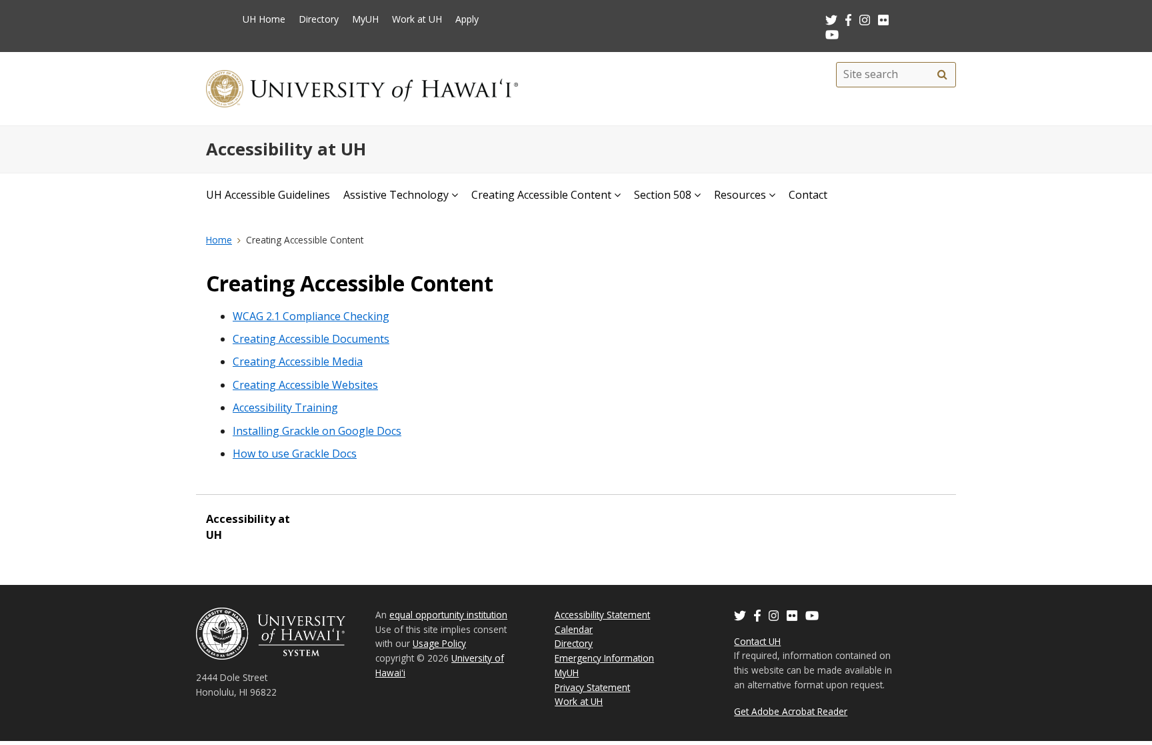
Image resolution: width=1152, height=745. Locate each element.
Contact (808, 194)
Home (219, 239)
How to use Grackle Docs (295, 453)
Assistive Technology (396, 194)
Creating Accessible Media (298, 361)
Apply (467, 19)
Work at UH (417, 19)
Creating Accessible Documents (311, 338)
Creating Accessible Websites (305, 385)
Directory (319, 19)
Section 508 (662, 194)
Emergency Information (604, 658)
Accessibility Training (285, 407)
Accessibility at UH (286, 149)
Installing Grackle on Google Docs (317, 431)
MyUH (365, 19)
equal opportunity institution (448, 614)
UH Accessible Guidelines (268, 194)
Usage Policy (439, 643)
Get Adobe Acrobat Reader (790, 711)
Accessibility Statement (602, 614)
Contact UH (757, 641)
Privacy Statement (592, 687)
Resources (740, 194)
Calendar (574, 629)
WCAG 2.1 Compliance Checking (311, 316)
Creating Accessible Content (541, 194)
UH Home (264, 19)
